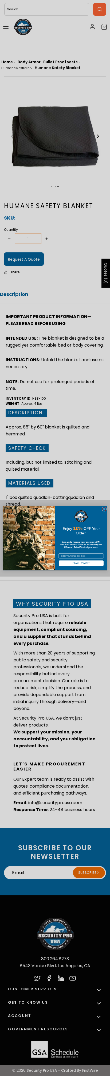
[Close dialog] (104, 509)
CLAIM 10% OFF (81, 563)
